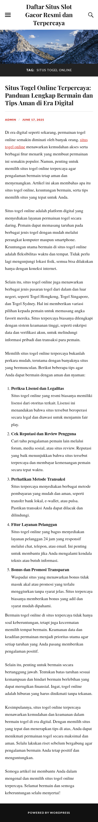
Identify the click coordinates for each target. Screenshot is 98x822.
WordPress (60, 812)
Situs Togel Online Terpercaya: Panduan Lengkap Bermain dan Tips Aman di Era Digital (49, 95)
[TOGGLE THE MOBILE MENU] (8, 15)
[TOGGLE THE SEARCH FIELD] (90, 15)
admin (10, 119)
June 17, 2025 (33, 119)
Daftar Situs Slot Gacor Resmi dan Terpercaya (49, 14)
